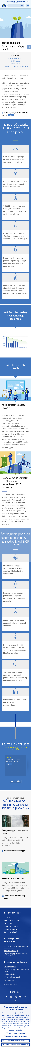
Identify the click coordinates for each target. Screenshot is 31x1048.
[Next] (29, 765)
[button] (27, 2)
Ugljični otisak (15, 61)
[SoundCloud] (25, 997)
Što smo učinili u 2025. (15, 58)
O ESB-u (7, 917)
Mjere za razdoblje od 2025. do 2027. (15, 66)
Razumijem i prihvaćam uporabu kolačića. (16, 1044)
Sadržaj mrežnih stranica (12, 984)
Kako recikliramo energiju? (15, 851)
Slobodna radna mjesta (12, 920)
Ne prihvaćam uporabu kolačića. (17, 1040)
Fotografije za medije (11, 926)
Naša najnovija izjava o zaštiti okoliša (15, 114)
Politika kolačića (9, 974)
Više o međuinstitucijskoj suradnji (13, 897)
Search (22, 5)
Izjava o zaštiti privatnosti (17, 1033)
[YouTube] (20, 997)
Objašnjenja (8, 923)
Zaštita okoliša (15, 64)
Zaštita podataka (10, 967)
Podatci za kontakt (10, 929)
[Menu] (27, 5)
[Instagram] (16, 997)
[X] (6, 997)
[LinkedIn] (11, 997)
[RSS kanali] (16, 1001)
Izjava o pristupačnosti (12, 977)
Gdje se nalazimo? (10, 932)
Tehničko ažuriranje (11, 951)
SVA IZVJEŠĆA (15, 781)
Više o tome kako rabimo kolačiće (16, 1036)
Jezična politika (9, 980)
